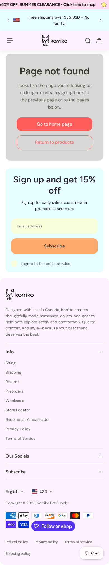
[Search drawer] (87, 40)
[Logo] (54, 40)
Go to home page (54, 124)
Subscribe (54, 246)
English (12, 491)
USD (43, 491)
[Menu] (10, 40)
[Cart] (99, 40)
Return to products (54, 142)
